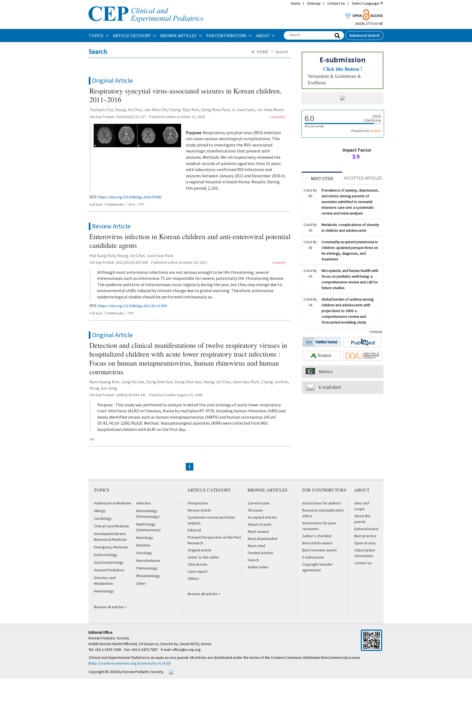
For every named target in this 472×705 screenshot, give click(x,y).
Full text (96, 204)
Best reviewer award (319, 550)
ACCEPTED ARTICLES (363, 178)
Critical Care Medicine (111, 526)
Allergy (99, 510)
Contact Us (336, 3)
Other (141, 583)
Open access (365, 542)
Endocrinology (105, 554)
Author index (258, 567)
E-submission (313, 557)
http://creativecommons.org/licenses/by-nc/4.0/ (129, 663)
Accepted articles (262, 517)
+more (375, 331)
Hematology (104, 591)
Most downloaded (262, 538)
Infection (143, 503)
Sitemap (314, 3)
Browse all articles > (110, 606)
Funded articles (260, 552)
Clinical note (197, 564)
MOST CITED (322, 178)
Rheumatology (148, 575)
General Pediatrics (109, 570)
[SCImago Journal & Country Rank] (342, 98)
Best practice (365, 535)
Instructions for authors (321, 503)
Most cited (256, 545)
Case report (197, 571)
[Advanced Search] (364, 33)
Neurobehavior (148, 560)
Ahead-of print (259, 524)
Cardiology (103, 518)
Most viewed (258, 531)
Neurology (144, 537)
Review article (199, 510)
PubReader (115, 204)
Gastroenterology (108, 562)
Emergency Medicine (111, 547)
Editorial (194, 530)
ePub (131, 204)
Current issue (259, 503)
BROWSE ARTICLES (178, 35)
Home (295, 3)
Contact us (363, 562)
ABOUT (263, 35)
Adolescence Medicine (112, 503)
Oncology (144, 552)
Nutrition (143, 545)
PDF (141, 204)
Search (253, 559)
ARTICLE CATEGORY (132, 35)
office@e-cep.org (187, 649)
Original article (199, 550)
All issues (255, 510)
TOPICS (96, 35)
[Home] (145, 6)
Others (193, 578)
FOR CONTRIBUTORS (226, 35)
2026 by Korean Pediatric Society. (136, 671)
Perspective (198, 503)
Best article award (317, 542)
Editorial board (366, 528)
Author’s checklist (317, 535)
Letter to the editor (203, 557)
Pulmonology (147, 568)
